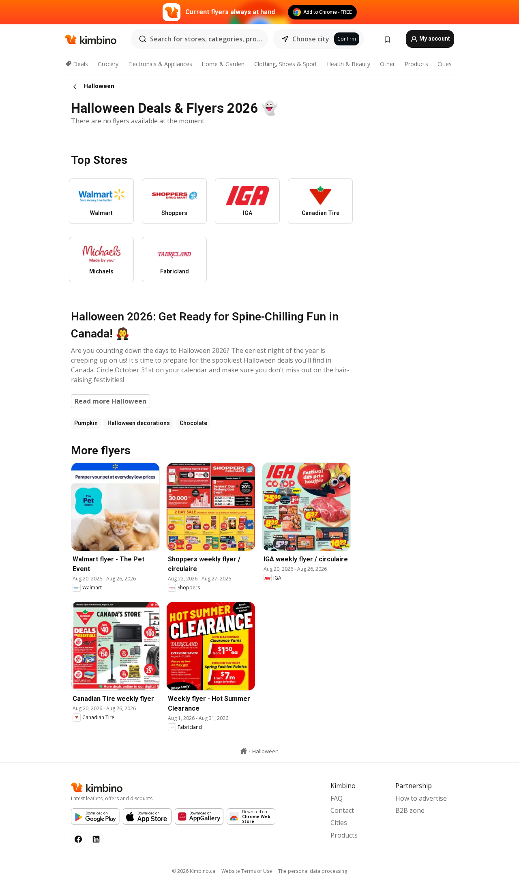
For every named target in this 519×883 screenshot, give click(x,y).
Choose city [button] (310, 38)
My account (434, 38)
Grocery (108, 64)
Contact (342, 810)
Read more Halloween (110, 401)
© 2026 (193, 871)
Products (416, 64)
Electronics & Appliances (160, 64)
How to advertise (421, 798)
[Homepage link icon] (243, 751)
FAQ (336, 798)
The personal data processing (312, 871)
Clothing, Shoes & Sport (285, 64)
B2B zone (410, 810)
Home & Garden (223, 64)
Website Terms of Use (246, 871)
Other (387, 64)
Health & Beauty (348, 64)
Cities (445, 64)
